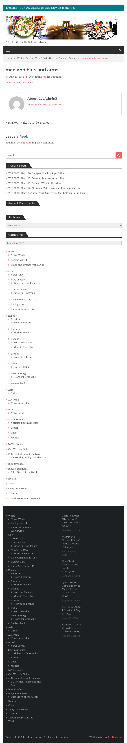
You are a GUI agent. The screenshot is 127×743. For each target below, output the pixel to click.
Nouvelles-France (23, 357)
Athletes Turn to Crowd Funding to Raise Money (71, 628)
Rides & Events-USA (23, 309)
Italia (14, 363)
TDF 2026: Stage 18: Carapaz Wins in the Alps (47, 7)
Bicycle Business (18, 468)
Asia (10, 389)
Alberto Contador (23, 347)
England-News (22, 332)
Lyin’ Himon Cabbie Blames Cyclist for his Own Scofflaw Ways (71, 589)
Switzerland (18, 383)
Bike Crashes (16, 464)
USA (10, 271)
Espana (15, 339)
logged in (25, 142)
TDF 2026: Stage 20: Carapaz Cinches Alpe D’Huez (37, 173)
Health (12, 478)
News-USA (17, 274)
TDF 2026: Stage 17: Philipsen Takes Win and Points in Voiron (44, 188)
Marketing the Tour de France (28, 122)
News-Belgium (22, 322)
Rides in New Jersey (25, 283)
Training (13, 493)
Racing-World (19, 260)
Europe (12, 315)
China (14, 393)
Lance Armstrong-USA (24, 299)
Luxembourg (18, 373)
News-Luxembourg (24, 377)
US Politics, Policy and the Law (28, 457)
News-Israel (18, 413)
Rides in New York (24, 293)
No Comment (54, 76)
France (15, 353)
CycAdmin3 (35, 76)
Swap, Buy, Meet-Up (19, 488)
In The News (15, 444)
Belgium (16, 319)
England (16, 329)
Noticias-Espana (22, 342)
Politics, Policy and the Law (24, 454)
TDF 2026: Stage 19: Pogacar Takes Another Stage (37, 178)
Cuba (13, 432)
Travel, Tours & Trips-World (24, 498)
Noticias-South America (24, 422)
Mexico (15, 437)
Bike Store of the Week (24, 472)
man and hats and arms (19, 82)
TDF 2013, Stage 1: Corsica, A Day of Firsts (71, 610)
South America (16, 419)
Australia (13, 399)
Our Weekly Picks (18, 449)
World (11, 251)
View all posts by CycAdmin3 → (45, 104)
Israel (11, 409)
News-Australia (20, 403)
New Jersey (18, 279)
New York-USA (19, 289)
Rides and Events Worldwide (27, 265)
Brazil (14, 427)
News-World (18, 255)
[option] (47, 8)
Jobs (11, 483)
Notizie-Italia (21, 367)
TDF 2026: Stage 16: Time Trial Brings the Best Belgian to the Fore (46, 193)
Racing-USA (18, 304)
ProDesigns (115, 737)
